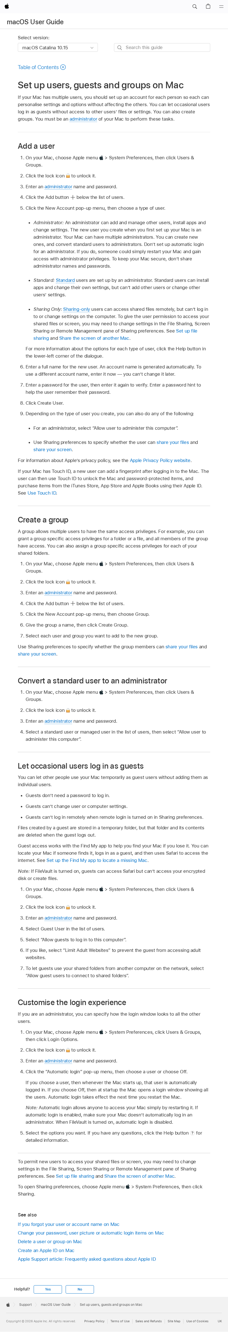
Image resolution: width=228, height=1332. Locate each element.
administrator (83, 119)
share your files (173, 442)
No (80, 1289)
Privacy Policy (94, 1321)
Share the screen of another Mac (94, 338)
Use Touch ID (42, 493)
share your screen (52, 449)
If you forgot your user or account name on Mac (69, 1224)
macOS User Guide (35, 22)
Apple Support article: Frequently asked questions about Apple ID (87, 1259)
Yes (48, 1289)
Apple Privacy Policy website (160, 460)
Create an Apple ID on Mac (46, 1250)
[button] (194, 6)
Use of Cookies (197, 1321)
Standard (65, 280)
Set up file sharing (75, 1176)
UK (220, 1321)
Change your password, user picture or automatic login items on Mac (91, 1233)
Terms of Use (120, 1321)
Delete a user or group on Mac (50, 1241)
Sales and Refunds (148, 1321)
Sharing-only (76, 309)
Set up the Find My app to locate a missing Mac (96, 860)
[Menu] (221, 6)
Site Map (174, 1321)
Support (25, 1305)
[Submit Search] (120, 48)
